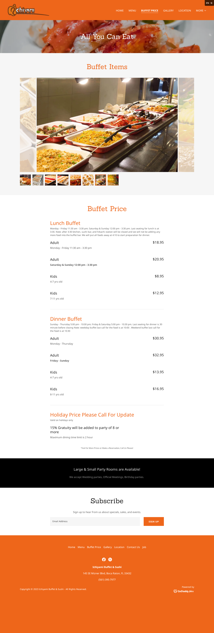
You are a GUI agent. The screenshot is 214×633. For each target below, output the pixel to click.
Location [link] (185, 10)
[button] (201, 10)
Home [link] (120, 10)
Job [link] (144, 547)
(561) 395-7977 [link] (107, 579)
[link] (28, 9)
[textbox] (95, 521)
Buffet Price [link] (149, 10)
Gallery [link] (168, 10)
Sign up (154, 521)
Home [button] (71, 547)
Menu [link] (132, 10)
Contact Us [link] (133, 547)
